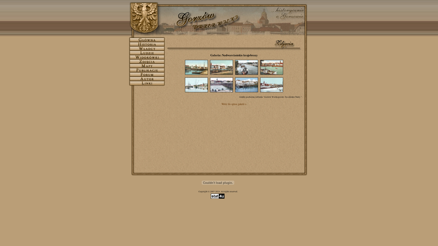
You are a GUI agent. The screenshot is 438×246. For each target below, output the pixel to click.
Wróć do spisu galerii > (234, 104)
